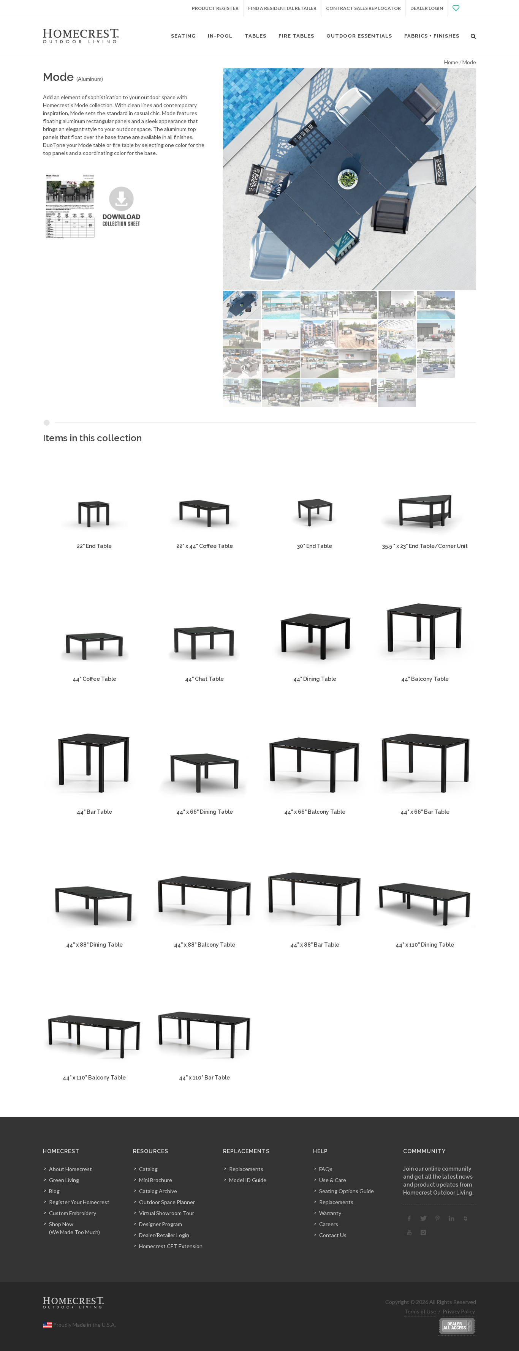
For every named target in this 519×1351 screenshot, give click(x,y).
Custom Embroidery (72, 1213)
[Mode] (349, 179)
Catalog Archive (158, 1191)
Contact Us (333, 1235)
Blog (54, 1191)
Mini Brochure (155, 1180)
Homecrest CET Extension (171, 1246)
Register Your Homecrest (79, 1202)
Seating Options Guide (346, 1191)
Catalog (148, 1169)
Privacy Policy (459, 1311)
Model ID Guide (247, 1180)
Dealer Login (426, 8)
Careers (328, 1224)
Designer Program (160, 1224)
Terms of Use (420, 1311)
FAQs (325, 1169)
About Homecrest (70, 1169)
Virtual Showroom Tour (166, 1213)
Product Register (215, 8)
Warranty (330, 1213)
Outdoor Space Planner (167, 1202)
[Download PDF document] (95, 206)
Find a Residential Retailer (282, 8)
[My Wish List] (462, 8)
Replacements (246, 1169)
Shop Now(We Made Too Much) (74, 1228)
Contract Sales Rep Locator (363, 8)
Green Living (64, 1180)
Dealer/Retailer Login (164, 1235)
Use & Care (332, 1180)
